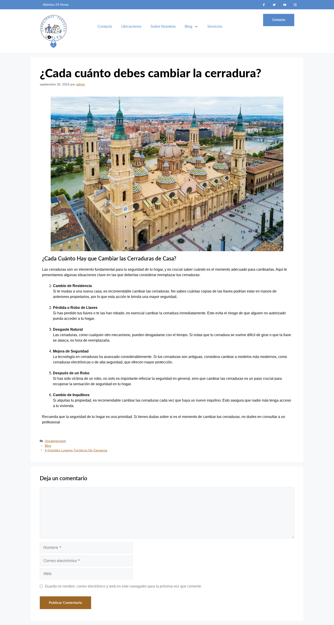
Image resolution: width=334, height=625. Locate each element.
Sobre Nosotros (163, 26)
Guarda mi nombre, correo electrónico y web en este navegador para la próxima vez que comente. (123, 586)
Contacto (104, 26)
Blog (188, 26)
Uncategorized (55, 441)
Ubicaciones (131, 26)
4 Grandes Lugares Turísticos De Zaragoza (76, 450)
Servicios (214, 26)
